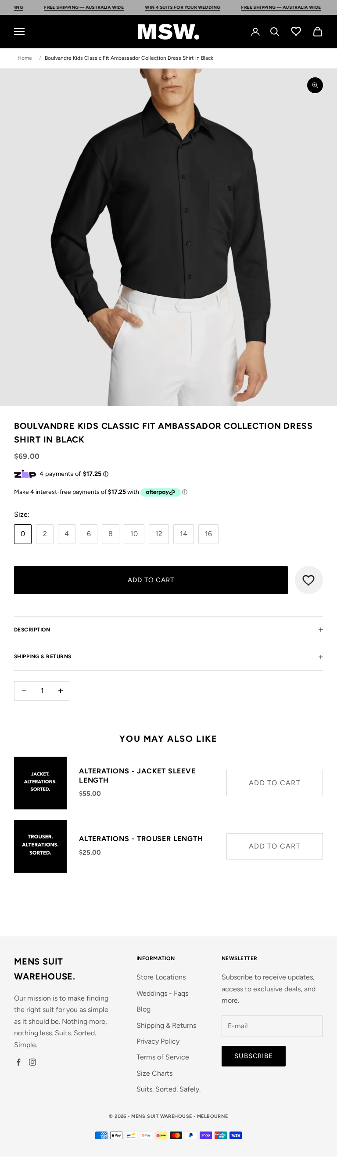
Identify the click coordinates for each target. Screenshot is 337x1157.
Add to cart (151, 580)
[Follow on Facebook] (18, 1062)
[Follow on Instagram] (32, 1062)
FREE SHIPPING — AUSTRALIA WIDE (63, 7)
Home (25, 58)
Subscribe (253, 1056)
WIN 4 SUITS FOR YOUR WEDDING (161, 7)
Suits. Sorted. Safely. (168, 1089)
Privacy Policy (157, 1041)
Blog (143, 1009)
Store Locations (161, 977)
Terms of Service (162, 1057)
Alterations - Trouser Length (141, 838)
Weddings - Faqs (162, 993)
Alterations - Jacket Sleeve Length (137, 775)
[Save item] (309, 580)
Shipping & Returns (166, 1025)
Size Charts (154, 1073)
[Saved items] (296, 30)
